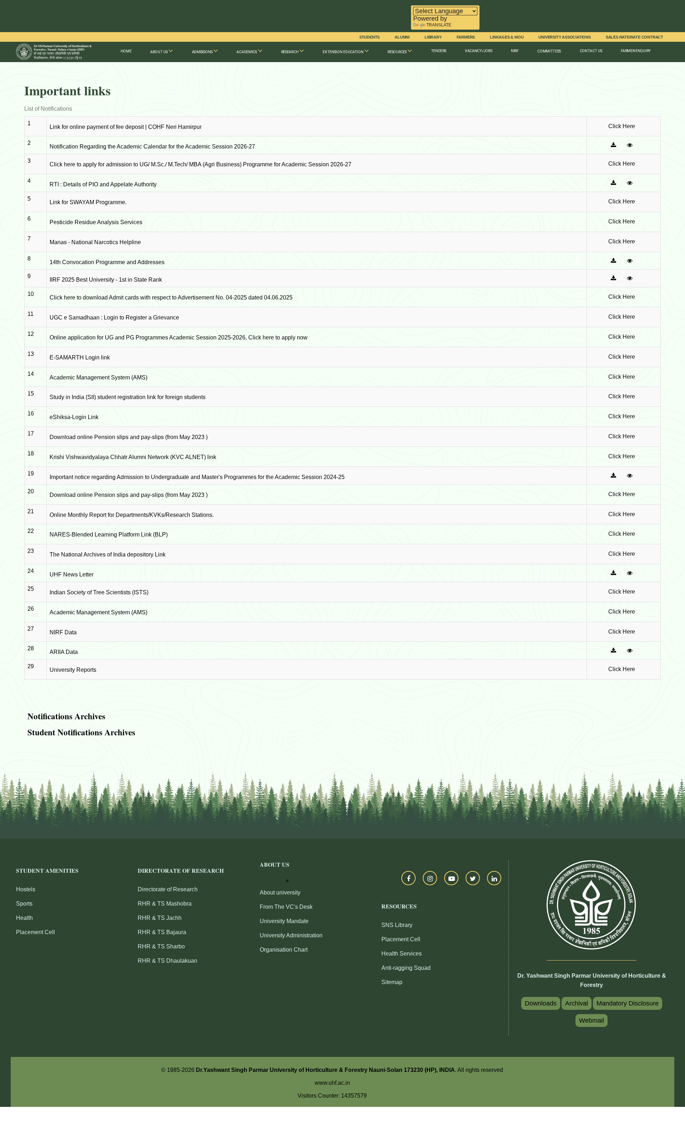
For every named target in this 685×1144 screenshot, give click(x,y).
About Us (159, 52)
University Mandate (284, 921)
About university (280, 893)
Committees (549, 51)
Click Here (621, 126)
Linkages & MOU (506, 37)
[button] (274, 873)
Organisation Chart (284, 950)
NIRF (515, 51)
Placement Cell (35, 932)
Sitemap (391, 982)
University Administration (291, 935)
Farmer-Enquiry (636, 51)
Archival (576, 1003)
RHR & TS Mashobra (165, 904)
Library (433, 37)
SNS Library (396, 925)
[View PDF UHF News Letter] (629, 573)
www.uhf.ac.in (332, 1083)
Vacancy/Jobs (478, 51)
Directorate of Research (168, 889)
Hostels (25, 889)
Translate (438, 24)
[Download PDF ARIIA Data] (613, 650)
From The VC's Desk (286, 907)
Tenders (438, 51)
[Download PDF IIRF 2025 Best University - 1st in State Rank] (613, 278)
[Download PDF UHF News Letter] (613, 573)
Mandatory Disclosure (628, 1003)
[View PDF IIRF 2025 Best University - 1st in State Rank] (629, 278)
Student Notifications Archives (81, 732)
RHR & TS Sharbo (161, 946)
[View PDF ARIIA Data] (629, 650)
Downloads (541, 1003)
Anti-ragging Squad (406, 968)
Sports (24, 904)
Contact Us (591, 51)
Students (369, 37)
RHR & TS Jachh (160, 918)
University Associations (564, 37)
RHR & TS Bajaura (162, 932)
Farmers (466, 37)
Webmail (591, 1020)
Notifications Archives (66, 716)
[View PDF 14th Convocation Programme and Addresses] (629, 260)
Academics (247, 52)
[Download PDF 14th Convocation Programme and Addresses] (613, 260)
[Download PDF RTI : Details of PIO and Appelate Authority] (613, 182)
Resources (397, 52)
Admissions (203, 52)
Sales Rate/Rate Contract (634, 37)
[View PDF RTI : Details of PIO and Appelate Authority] (629, 182)
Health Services (401, 954)
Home (126, 51)
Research (290, 52)
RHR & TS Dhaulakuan (167, 961)
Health (24, 918)
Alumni (402, 37)
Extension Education (343, 52)
